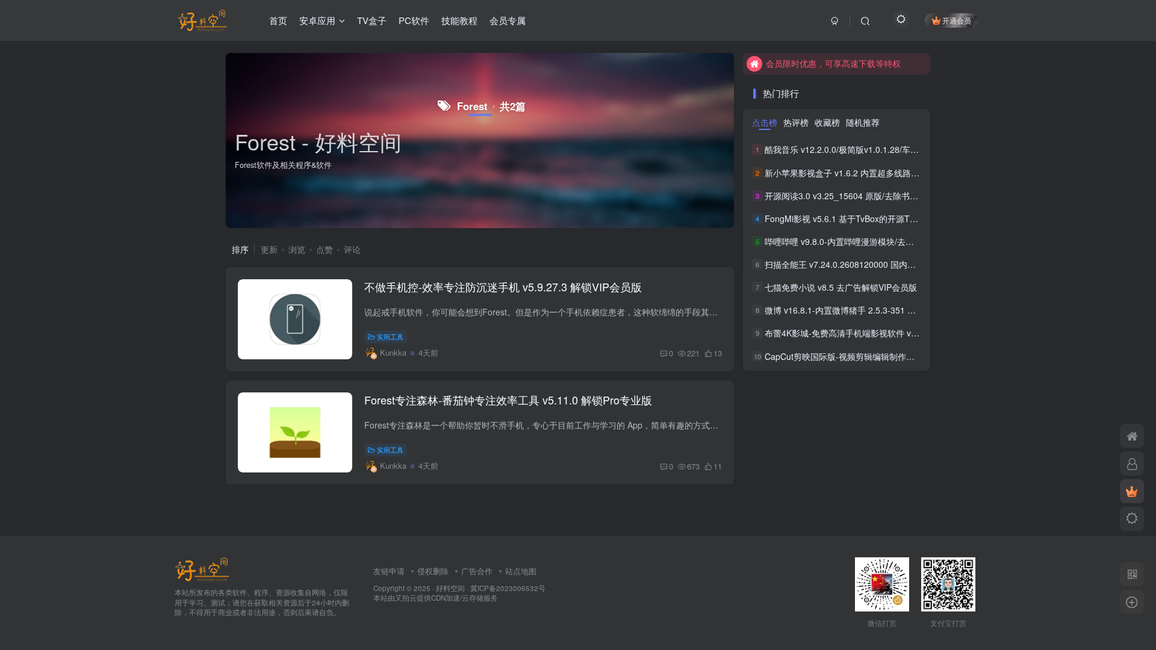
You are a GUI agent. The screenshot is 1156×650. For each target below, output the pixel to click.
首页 (278, 20)
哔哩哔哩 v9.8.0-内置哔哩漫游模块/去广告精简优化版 (865, 241)
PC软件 (414, 20)
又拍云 (406, 597)
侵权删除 (433, 571)
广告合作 (477, 571)
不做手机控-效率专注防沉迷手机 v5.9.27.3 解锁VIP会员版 (503, 286)
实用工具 (390, 336)
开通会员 (956, 20)
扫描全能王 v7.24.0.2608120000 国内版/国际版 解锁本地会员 (880, 264)
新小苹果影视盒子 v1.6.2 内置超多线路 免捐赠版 (856, 173)
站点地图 (520, 571)
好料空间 (450, 588)
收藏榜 (827, 122)
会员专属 (507, 20)
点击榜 (764, 122)
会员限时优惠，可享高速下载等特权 (833, 63)
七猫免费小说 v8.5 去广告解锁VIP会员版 (841, 287)
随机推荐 (863, 122)
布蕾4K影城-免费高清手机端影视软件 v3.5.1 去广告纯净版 (874, 333)
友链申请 (389, 571)
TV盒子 (372, 20)
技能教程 (459, 20)
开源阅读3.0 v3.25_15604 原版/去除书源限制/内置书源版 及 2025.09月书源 (907, 196)
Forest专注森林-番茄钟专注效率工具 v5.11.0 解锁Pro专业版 (508, 399)
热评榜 (796, 122)
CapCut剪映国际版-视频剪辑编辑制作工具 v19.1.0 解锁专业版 (881, 356)
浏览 (296, 249)
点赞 (324, 249)
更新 (269, 249)
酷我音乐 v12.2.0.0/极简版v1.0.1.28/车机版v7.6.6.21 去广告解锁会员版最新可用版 (920, 150)
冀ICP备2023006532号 (507, 588)
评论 (352, 249)
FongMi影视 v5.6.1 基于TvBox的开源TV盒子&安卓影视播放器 (880, 218)
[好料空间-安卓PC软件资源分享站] (202, 568)
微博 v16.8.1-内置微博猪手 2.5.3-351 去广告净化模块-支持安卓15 (889, 310)
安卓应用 (317, 20)
